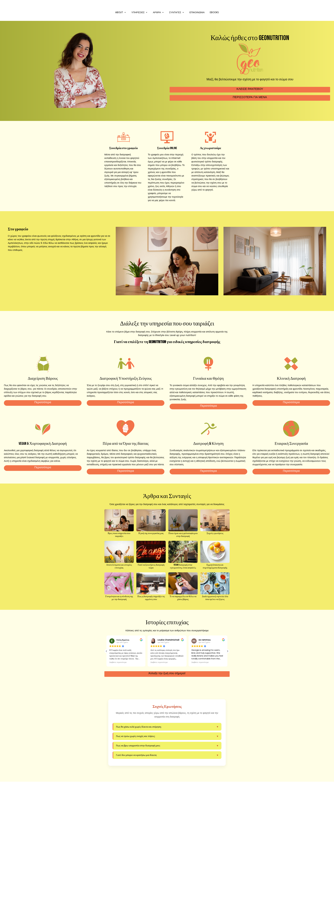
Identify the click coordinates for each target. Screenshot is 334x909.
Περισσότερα (42, 402)
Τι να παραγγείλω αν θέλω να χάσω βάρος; (183, 598)
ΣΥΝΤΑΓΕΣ (175, 12)
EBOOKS (214, 12)
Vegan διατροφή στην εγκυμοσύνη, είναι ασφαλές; (183, 566)
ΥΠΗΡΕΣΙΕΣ (138, 12)
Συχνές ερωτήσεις (215, 533)
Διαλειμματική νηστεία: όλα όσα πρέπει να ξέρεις (215, 598)
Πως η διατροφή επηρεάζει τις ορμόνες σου (151, 598)
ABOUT (119, 12)
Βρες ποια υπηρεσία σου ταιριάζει (119, 535)
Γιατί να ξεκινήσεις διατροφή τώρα (151, 566)
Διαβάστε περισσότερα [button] (117, 662)
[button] (227, 651)
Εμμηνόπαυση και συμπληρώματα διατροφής (215, 566)
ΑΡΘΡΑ (157, 12)
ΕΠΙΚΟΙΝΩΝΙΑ (197, 12)
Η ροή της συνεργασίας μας (151, 533)
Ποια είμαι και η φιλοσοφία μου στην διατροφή (183, 535)
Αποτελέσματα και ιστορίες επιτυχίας (119, 566)
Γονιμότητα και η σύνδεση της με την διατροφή (119, 598)
